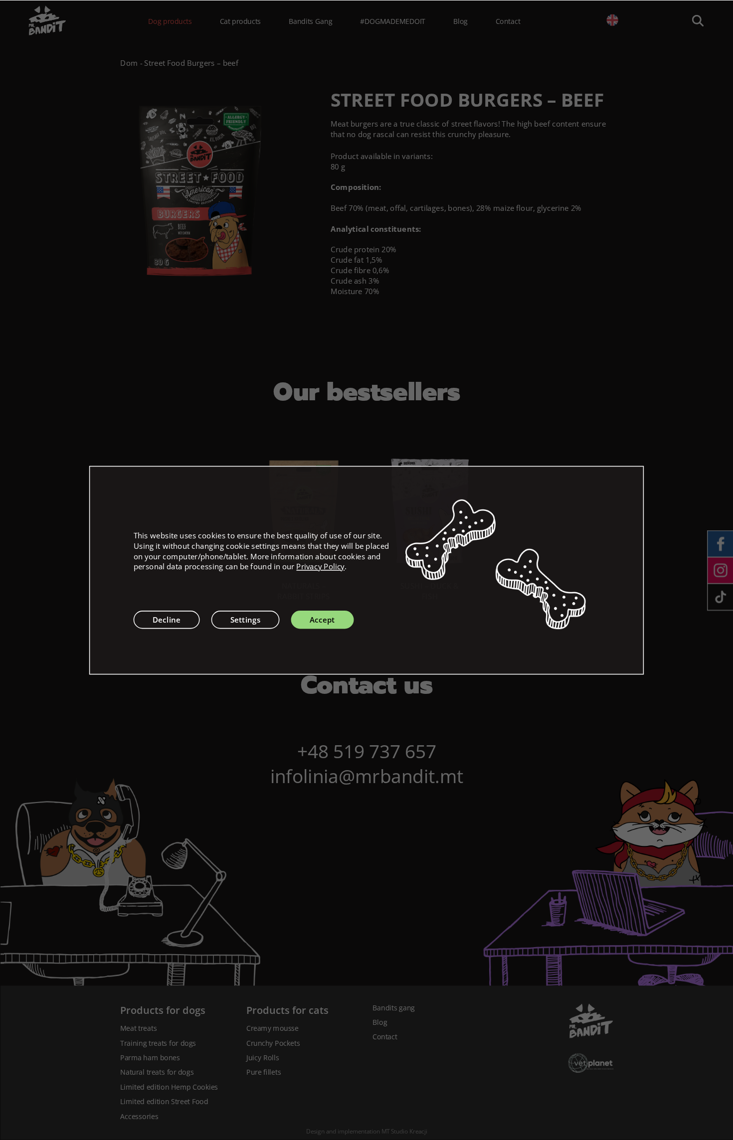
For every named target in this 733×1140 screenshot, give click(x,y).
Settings (245, 619)
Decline (167, 619)
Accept (322, 619)
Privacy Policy (320, 566)
